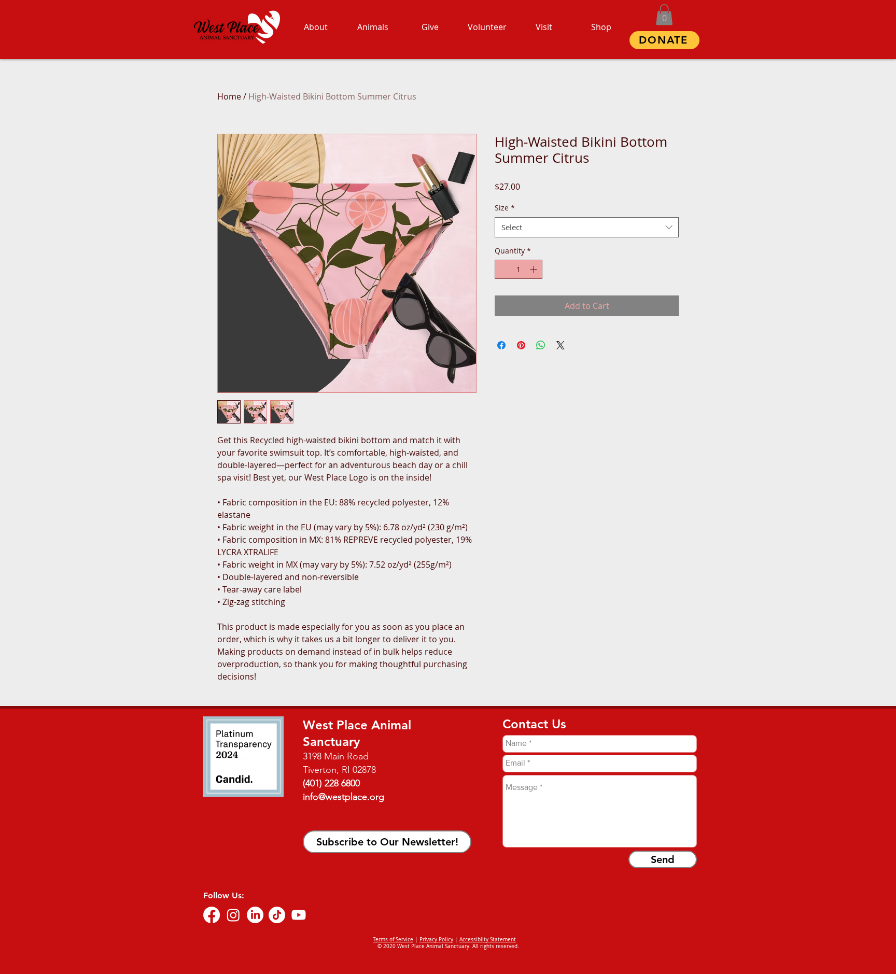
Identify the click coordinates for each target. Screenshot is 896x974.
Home (229, 96)
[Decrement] (502, 269)
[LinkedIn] (255, 915)
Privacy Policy (436, 939)
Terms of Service (393, 939)
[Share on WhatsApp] (541, 345)
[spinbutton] (518, 269)
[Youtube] (298, 915)
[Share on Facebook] (501, 345)
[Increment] (534, 269)
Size (505, 208)
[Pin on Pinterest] (521, 345)
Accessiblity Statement (487, 939)
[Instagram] (233, 915)
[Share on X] (560, 345)
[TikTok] (277, 915)
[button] (664, 14)
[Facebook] (211, 915)
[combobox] (587, 227)
